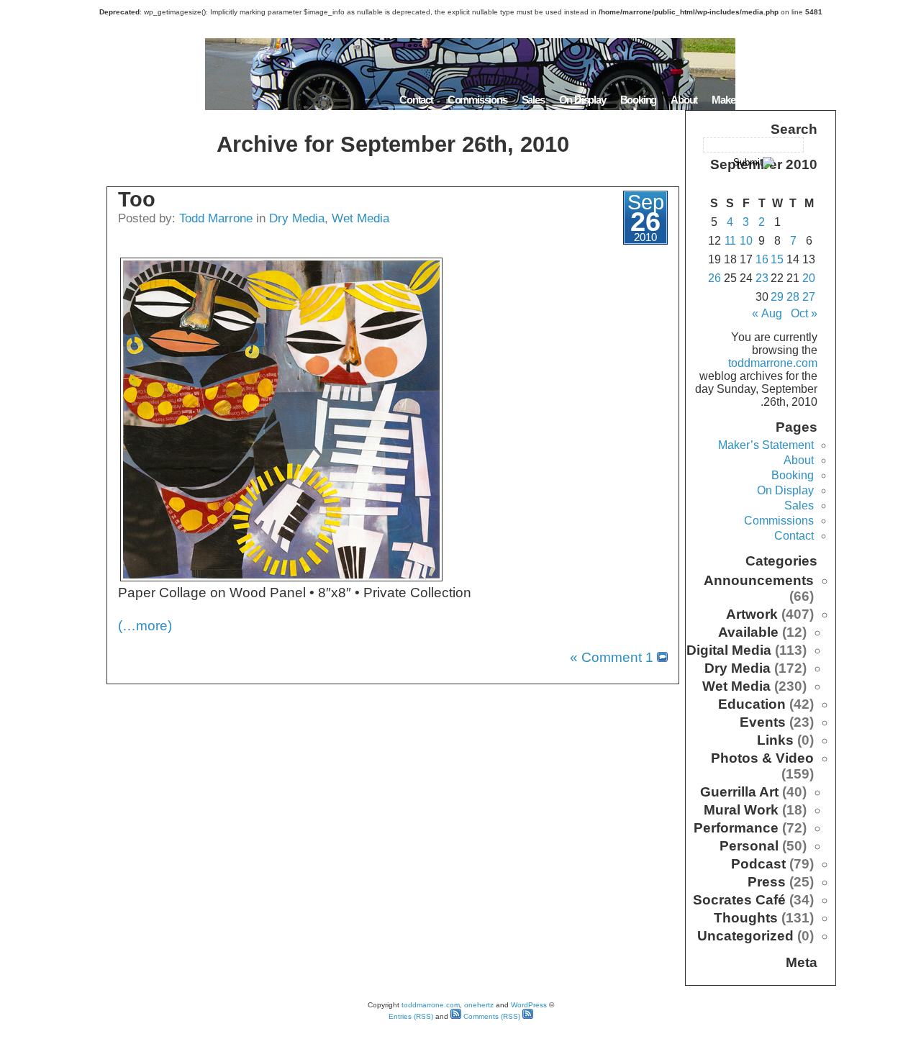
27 (808, 297)
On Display (582, 100)
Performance (736, 827)
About (684, 100)
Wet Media (360, 218)
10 (746, 241)
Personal (749, 845)
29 (777, 297)
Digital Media (728, 650)
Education (752, 704)
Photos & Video (762, 758)
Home (818, 100)
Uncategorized (745, 935)
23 (762, 278)
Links (775, 740)
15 (777, 259)
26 (714, 278)
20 (808, 278)
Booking (638, 100)
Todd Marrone (216, 218)
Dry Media (297, 218)
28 (792, 297)
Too (136, 199)
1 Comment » (611, 657)
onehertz (479, 1005)
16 (762, 259)
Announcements (759, 580)
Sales (533, 100)
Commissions (477, 100)
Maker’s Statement (751, 100)
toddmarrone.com (772, 363)
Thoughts (746, 917)
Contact (416, 100)
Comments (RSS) (490, 1016)
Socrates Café (739, 899)
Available (748, 632)
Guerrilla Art (739, 791)
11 (730, 241)
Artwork (752, 614)
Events (763, 722)
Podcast (758, 863)
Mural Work (741, 809)
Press (767, 881)
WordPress (529, 1005)
